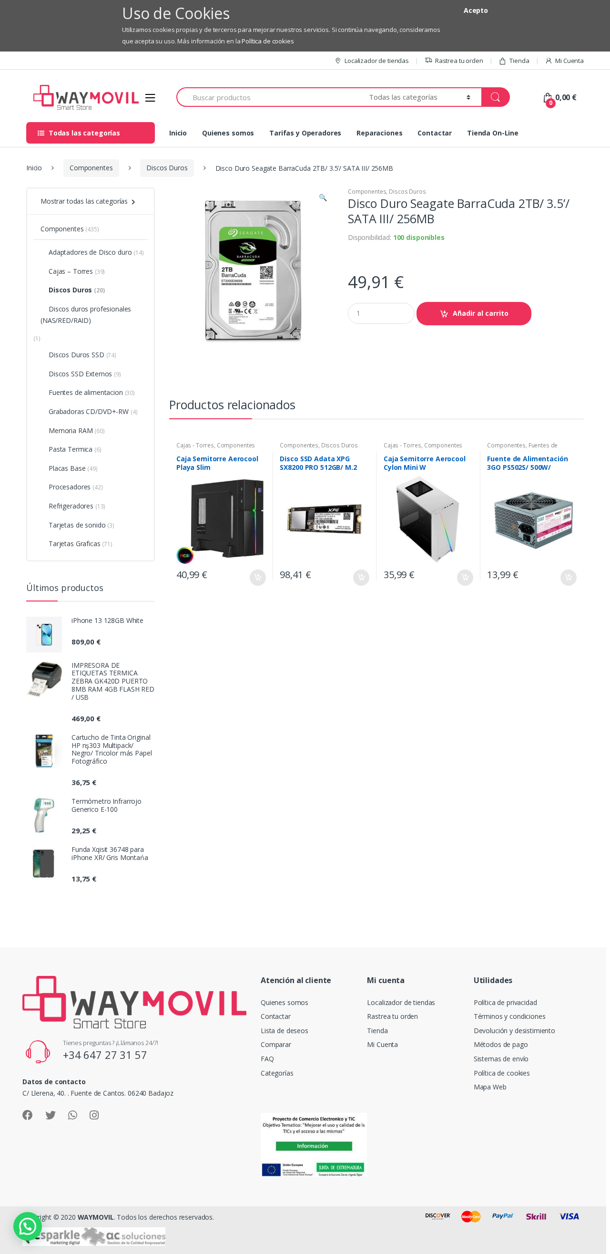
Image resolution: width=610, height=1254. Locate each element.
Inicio (178, 132)
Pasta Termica (75, 449)
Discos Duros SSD (82, 354)
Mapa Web (490, 1086)
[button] (322, 198)
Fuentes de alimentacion (92, 392)
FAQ (267, 1058)
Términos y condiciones (510, 1016)
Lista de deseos (284, 1030)
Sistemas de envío (501, 1058)
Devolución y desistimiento (514, 1030)
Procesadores (76, 486)
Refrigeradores (77, 505)
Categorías (277, 1073)
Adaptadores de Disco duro (96, 252)
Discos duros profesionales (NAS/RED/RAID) (86, 314)
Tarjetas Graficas (80, 543)
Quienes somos (228, 132)
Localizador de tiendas (377, 60)
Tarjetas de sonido (81, 524)
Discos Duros (166, 167)
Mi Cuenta (569, 60)
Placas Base (73, 468)
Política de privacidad (505, 1002)
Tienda (519, 60)
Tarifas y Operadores (305, 132)
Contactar (434, 132)
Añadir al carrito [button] (257, 578)
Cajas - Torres (195, 445)
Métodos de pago (501, 1044)
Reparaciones (379, 132)
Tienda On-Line (492, 132)
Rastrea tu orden (459, 60)
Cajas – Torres (77, 271)
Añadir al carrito (480, 313)
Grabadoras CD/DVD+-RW (93, 411)
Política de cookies (268, 41)
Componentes (91, 167)
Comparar (276, 1044)
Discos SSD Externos (85, 373)
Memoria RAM (77, 430)
